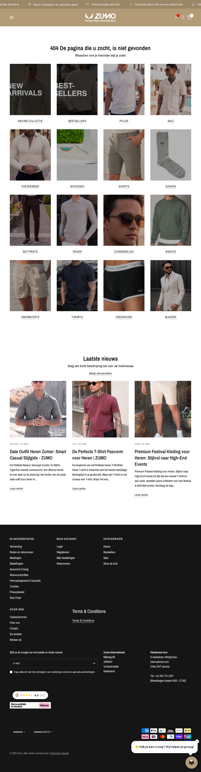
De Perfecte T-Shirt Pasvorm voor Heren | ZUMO (97, 454)
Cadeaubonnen (18, 617)
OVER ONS (17, 609)
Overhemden (30, 186)
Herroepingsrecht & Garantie (25, 581)
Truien (77, 251)
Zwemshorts (30, 317)
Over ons (15, 623)
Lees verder (16, 488)
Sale (171, 121)
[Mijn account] (177, 17)
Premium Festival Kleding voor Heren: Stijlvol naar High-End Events (162, 457)
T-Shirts (77, 317)
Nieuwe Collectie (30, 121)
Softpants (30, 251)
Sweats (170, 251)
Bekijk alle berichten (100, 373)
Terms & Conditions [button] (83, 620)
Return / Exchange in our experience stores (34, 4)
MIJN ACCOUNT (67, 538)
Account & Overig (19, 569)
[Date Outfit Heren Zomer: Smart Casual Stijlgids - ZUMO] (38, 409)
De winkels (16, 634)
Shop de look (110, 563)
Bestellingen (16, 563)
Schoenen (77, 186)
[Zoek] (183, 17)
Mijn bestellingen (66, 558)
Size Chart (15, 598)
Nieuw (106, 546)
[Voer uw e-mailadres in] (94, 663)
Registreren (63, 552)
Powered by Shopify (59, 753)
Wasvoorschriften (19, 575)
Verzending (16, 546)
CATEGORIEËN (113, 538)
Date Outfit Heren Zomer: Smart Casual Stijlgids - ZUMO (38, 454)
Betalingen (15, 558)
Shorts (124, 186)
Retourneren (63, 563)
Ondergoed (124, 317)
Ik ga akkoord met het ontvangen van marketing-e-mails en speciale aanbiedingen (54, 672)
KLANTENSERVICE (22, 538)
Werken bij (15, 640)
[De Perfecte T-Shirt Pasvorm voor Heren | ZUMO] (100, 409)
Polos (124, 121)
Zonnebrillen (124, 251)
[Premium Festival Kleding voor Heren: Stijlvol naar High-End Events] (163, 409)
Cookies (14, 586)
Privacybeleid (17, 592)
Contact (14, 628)
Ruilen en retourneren (21, 552)
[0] (188, 17)
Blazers (170, 317)
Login (60, 546)
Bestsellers (77, 121)
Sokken (170, 186)
